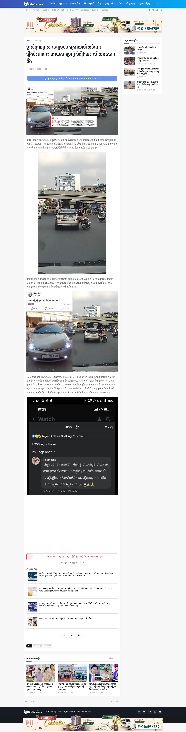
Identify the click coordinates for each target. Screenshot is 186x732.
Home (26, 10)
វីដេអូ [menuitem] (120, 3)
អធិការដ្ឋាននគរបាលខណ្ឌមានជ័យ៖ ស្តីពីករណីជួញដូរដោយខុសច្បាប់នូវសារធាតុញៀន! (148, 71)
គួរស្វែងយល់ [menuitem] (109, 3)
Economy (85, 10)
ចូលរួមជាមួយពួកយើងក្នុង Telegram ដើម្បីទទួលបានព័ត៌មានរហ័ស (72, 78)
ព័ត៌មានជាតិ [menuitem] (74, 3)
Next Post (115, 701)
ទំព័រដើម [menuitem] (52, 3)
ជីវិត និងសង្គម (37, 41)
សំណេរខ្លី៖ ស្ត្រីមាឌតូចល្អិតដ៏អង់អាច (146, 48)
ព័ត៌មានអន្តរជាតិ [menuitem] (89, 3)
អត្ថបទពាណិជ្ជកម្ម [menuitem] (144, 3)
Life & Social (58, 10)
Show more (113, 658)
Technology (72, 10)
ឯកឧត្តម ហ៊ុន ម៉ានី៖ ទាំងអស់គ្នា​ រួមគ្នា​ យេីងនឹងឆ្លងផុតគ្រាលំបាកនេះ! (147, 84)
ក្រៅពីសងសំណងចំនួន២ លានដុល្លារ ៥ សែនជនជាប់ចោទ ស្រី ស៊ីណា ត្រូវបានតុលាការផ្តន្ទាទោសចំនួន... (39, 687)
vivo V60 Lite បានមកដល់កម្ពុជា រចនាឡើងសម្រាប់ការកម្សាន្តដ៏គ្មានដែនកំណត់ (66, 618)
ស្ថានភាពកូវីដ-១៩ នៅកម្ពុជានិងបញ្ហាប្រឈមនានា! (148, 59)
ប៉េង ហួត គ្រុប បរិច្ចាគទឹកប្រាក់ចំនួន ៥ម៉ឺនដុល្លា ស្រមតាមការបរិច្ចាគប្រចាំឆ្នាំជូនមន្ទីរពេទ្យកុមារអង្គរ (72, 687)
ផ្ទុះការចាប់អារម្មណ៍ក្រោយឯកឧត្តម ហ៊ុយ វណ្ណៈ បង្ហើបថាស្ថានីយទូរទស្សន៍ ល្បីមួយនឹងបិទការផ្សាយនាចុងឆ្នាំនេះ (102, 687)
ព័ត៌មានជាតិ (48, 646)
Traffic (46, 10)
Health (95, 10)
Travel (105, 10)
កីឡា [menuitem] (99, 3)
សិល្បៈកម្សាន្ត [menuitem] (130, 3)
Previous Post (30, 701)
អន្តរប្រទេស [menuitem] (62, 3)
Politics (36, 10)
